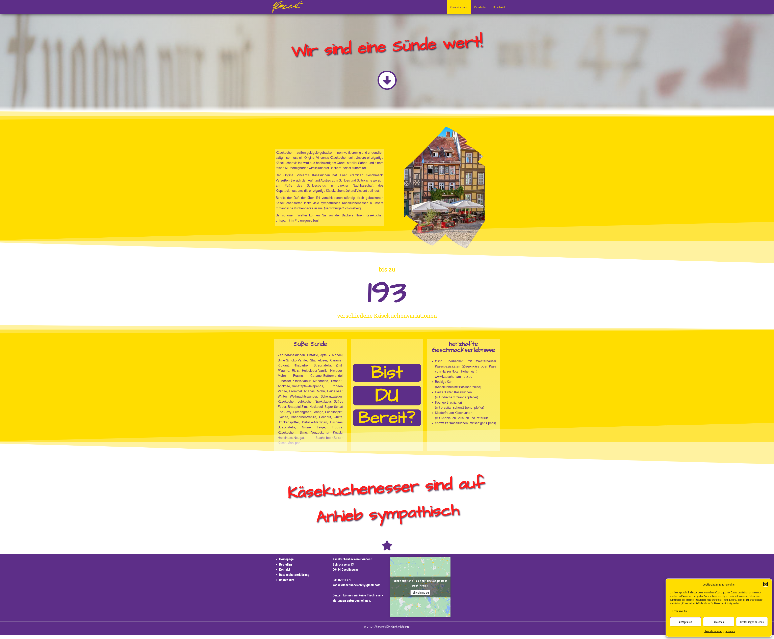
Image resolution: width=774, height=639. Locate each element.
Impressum (730, 631)
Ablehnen (719, 622)
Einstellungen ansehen (752, 622)
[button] (766, 584)
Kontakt (499, 7)
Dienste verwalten (679, 611)
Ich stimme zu (420, 592)
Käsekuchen (459, 7)
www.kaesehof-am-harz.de (453, 376)
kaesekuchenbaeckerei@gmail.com (356, 585)
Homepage (286, 559)
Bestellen (480, 7)
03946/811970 (342, 580)
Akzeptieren (685, 622)
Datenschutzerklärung (714, 631)
